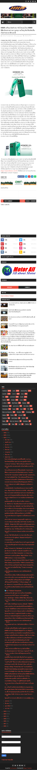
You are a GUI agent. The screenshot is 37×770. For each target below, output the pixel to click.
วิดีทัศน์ (23, 418)
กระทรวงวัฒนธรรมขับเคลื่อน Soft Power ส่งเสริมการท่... (20, 522)
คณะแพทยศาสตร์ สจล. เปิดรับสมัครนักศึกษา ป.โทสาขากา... (19, 625)
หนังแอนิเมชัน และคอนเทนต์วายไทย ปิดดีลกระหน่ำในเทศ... (19, 466)
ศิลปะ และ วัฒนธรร (14, 421)
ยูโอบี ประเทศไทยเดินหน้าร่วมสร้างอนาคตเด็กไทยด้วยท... (20, 659)
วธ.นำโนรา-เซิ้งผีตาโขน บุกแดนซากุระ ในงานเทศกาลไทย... (19, 600)
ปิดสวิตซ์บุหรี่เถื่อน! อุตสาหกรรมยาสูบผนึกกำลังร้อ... (18, 461)
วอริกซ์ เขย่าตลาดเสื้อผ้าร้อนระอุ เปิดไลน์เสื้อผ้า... (18, 648)
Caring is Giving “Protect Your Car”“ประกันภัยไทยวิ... (19, 666)
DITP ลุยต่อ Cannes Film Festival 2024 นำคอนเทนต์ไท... (19, 689)
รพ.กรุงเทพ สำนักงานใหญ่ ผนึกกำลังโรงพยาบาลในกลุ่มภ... (19, 683)
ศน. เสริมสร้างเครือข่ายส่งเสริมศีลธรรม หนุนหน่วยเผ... (19, 687)
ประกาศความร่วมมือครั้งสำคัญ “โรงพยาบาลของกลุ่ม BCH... (19, 568)
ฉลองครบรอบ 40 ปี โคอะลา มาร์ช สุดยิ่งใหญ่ (16, 595)
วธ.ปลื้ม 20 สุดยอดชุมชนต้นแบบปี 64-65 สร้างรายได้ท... (20, 692)
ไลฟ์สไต (27, 424)
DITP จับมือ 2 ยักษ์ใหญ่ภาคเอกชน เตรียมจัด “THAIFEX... (19, 604)
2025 (5, 435)
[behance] (35, 1)
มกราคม (7, 708)
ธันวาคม (7, 440)
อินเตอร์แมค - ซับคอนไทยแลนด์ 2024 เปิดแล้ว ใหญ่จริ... (19, 560)
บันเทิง (21, 397)
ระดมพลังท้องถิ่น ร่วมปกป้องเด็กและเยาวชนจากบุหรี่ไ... (19, 488)
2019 (5, 721)
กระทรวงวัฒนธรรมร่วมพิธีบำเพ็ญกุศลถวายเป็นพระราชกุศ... (19, 485)
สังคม (22, 394)
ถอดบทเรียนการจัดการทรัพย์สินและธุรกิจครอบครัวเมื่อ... (19, 618)
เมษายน (7, 701)
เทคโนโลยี (12, 397)
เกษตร (21, 400)
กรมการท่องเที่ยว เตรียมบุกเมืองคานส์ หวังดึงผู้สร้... (18, 579)
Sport (21, 409)
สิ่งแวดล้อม (26, 406)
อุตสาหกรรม (16, 406)
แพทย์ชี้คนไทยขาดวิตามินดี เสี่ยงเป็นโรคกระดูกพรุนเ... (19, 657)
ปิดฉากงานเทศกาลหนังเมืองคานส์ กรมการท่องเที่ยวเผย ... (20, 493)
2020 (5, 718)
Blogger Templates (27, 768)
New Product (14, 403)
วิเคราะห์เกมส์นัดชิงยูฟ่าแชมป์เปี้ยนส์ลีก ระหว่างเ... (18, 459)
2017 (5, 723)
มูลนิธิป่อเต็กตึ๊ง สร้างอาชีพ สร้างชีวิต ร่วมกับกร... (17, 501)
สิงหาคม (7, 449)
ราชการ (14, 394)
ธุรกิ (20, 424)
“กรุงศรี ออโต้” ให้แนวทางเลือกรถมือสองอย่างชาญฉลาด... (20, 662)
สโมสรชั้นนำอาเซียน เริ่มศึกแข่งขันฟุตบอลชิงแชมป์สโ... (20, 575)
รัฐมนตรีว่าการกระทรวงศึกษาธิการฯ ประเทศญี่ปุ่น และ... (20, 698)
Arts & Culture (14, 418)
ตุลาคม (7, 444)
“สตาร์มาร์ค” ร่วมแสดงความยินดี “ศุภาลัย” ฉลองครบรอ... (20, 475)
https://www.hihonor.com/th (9, 171)
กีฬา (3, 397)
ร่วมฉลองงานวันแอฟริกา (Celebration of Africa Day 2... (19, 479)
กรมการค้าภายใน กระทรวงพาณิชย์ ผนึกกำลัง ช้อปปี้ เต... (20, 577)
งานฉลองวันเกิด (9, 540)
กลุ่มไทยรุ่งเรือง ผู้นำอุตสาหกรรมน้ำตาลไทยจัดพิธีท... (18, 593)
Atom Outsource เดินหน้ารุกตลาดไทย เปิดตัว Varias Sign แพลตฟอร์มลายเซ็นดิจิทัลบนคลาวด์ (21, 367)
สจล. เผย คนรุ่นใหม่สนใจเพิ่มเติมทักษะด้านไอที (17, 640)
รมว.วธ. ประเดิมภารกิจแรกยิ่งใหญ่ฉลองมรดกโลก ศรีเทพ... (18, 654)
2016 (5, 726)
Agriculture (25, 421)
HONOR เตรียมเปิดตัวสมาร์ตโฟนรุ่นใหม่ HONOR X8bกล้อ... (20, 674)
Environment (5, 424)
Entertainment (5, 406)
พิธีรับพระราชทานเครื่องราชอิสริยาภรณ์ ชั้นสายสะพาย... (20, 526)
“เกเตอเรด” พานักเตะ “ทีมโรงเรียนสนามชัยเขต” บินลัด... (20, 464)
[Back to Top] (24, 765)
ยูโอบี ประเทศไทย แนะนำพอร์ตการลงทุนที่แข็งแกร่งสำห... (20, 633)
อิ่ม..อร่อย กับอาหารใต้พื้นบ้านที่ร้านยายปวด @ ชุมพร (21, 345)
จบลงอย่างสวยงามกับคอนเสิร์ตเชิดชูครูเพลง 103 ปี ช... (19, 482)
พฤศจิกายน (8, 442)
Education (19, 412)
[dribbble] (31, 1)
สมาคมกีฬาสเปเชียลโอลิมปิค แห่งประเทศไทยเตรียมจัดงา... (19, 587)
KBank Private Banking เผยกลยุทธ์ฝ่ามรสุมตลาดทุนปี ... (19, 669)
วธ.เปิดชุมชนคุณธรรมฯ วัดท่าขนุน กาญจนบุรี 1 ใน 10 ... (19, 651)
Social (14, 409)
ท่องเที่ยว (4, 394)
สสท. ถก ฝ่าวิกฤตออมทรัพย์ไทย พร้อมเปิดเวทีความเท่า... (19, 495)
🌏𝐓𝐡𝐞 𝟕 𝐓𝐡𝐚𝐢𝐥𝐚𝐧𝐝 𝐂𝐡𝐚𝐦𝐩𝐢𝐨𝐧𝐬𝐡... (13, 590)
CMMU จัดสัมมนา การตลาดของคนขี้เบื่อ (15, 558)
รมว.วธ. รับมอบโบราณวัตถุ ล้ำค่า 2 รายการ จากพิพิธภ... (19, 511)
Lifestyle (13, 400)
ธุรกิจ (14, 391)
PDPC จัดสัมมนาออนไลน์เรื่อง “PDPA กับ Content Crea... (19, 562)
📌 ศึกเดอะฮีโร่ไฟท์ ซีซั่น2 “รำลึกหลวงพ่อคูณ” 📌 (18, 582)
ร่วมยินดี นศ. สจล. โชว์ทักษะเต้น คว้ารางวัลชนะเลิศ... (19, 529)
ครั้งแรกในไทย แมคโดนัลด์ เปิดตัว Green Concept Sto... (19, 565)
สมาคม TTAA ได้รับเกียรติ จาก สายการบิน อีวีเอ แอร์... (19, 535)
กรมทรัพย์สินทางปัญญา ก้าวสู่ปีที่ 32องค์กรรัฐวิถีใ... (18, 681)
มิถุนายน (7, 454)
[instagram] (33, 1)
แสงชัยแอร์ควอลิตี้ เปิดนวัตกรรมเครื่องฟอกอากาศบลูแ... (19, 642)
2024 (5, 437)
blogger (22, 201)
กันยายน (7, 447)
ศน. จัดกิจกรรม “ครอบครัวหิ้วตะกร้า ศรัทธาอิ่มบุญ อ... (19, 584)
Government (4, 409)
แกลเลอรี (20, 415)
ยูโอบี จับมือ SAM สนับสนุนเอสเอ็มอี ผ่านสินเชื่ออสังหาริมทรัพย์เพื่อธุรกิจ (20, 311)
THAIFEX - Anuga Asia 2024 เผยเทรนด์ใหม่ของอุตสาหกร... (20, 524)
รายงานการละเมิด (7, 759)
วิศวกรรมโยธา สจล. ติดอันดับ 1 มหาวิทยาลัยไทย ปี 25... (19, 506)
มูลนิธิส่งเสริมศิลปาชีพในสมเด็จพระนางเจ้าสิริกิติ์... (18, 513)
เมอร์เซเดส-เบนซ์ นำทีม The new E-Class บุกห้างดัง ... (19, 664)
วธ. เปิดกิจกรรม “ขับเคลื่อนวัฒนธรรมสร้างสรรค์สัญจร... (20, 503)
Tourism (4, 400)
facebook (33, 201)
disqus (27, 201)
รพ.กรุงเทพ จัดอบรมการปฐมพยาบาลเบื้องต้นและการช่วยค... (20, 516)
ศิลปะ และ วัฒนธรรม (7, 412)
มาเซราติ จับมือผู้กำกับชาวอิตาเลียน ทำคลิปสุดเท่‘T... (18, 671)
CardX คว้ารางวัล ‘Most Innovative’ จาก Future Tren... (19, 553)
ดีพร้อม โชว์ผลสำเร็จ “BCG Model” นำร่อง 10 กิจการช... (19, 548)
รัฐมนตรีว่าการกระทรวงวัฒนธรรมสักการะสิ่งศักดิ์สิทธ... (19, 611)
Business (24, 403)
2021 (5, 716)
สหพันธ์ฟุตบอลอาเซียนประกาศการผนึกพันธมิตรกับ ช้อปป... (18, 571)
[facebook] (26, 1)
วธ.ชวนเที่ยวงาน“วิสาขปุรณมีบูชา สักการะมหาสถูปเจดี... (20, 508)
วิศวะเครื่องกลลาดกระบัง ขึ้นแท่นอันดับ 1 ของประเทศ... (19, 470)
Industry (4, 415)
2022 (5, 714)
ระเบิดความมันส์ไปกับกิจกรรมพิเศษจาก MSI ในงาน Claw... (20, 635)
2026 (5, 433)
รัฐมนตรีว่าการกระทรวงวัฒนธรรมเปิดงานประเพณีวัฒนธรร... (19, 532)
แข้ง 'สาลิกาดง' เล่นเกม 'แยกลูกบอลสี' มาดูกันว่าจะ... (18, 519)
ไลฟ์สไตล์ (4, 391)
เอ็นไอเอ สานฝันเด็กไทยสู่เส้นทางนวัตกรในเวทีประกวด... (20, 616)
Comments (27, 287)
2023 (5, 711)
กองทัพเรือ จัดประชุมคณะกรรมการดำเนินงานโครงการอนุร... (19, 645)
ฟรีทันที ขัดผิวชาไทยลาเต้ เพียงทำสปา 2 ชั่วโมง (17, 676)
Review (12, 415)
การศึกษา (4, 403)
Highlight (9, 287)
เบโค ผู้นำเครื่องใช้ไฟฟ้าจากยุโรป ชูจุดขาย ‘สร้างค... (19, 628)
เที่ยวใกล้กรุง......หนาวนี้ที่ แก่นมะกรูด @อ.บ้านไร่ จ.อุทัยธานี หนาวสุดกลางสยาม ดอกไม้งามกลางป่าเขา (21, 353)
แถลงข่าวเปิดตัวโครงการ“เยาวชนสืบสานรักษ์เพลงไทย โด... (19, 498)
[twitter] (28, 1)
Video (13, 424)
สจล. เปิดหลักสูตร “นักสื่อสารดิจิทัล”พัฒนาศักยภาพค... (19, 598)
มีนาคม (7, 703)
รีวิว (28, 409)
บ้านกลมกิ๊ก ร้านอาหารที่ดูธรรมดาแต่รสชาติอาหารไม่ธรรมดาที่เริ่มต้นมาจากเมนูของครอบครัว (21, 325)
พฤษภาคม (7, 457)
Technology (28, 412)
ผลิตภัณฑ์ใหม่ (28, 36)
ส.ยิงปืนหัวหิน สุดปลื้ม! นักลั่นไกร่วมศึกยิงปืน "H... (17, 678)
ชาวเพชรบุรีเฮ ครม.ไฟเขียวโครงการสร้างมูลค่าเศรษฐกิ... (20, 542)
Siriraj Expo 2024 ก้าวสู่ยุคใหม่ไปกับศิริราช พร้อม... (18, 613)
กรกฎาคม (7, 452)
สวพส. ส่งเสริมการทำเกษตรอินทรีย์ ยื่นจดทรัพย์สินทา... (19, 606)
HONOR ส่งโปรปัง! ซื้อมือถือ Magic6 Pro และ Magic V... (19, 630)
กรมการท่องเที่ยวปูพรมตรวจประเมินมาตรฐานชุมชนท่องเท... (19, 545)
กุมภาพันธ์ (8, 706)
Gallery (3, 421)
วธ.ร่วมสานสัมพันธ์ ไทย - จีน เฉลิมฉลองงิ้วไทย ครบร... (19, 477)
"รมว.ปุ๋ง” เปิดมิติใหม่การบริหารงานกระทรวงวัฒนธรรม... (20, 608)
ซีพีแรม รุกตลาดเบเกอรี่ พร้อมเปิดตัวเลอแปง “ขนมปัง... (19, 472)
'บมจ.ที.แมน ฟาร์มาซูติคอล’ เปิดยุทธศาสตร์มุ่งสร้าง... (19, 537)
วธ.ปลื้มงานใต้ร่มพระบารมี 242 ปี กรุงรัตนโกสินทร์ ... (19, 637)
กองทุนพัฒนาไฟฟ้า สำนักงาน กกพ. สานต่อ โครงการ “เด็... (18, 694)
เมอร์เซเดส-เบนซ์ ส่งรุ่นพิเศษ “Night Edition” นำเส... (19, 555)
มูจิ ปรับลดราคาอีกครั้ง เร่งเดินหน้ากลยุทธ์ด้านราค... (18, 551)
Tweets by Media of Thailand (7, 296)
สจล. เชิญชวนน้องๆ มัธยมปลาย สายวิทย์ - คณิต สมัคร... (19, 490)
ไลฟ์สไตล (4, 418)
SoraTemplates (13, 768)
